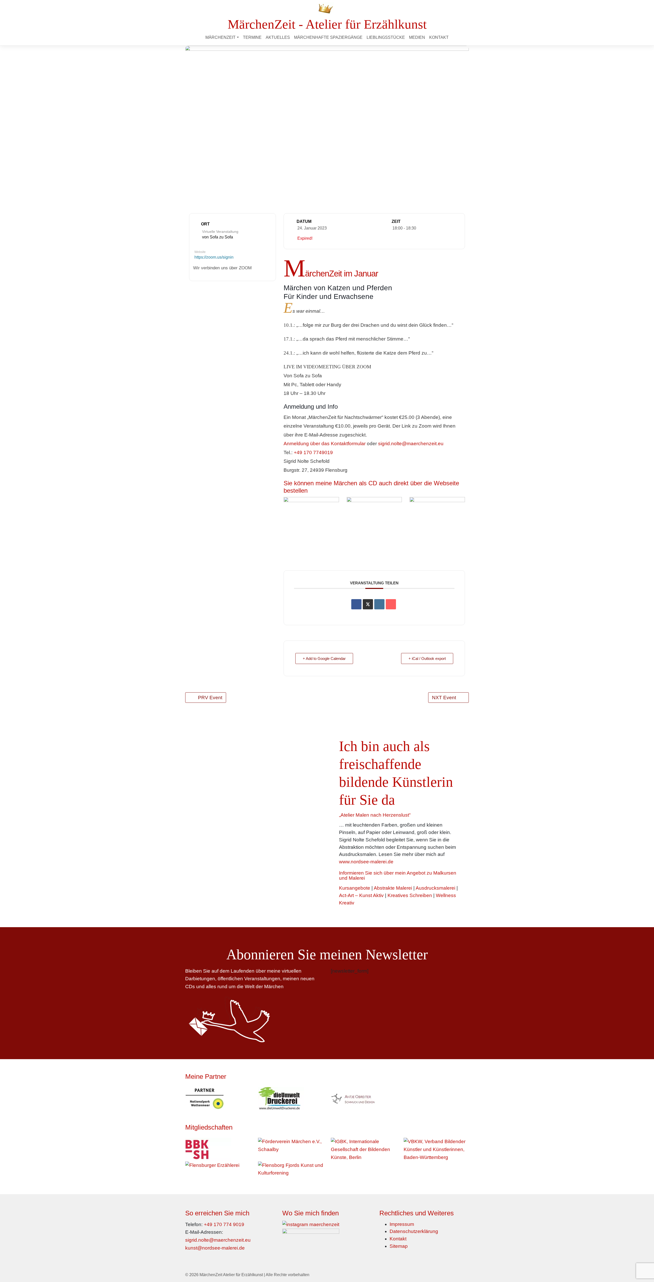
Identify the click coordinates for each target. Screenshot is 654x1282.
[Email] (391, 604)
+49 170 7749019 (313, 452)
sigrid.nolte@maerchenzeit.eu (410, 443)
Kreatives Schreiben (410, 895)
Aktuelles (278, 37)
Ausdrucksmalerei (435, 888)
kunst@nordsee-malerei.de (215, 1248)
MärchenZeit (220, 37)
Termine (252, 37)
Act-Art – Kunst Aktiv (361, 895)
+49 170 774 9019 (224, 1224)
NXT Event (444, 697)
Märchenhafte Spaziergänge (328, 37)
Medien (417, 37)
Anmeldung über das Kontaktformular (325, 443)
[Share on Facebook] (356, 604)
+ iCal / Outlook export (427, 658)
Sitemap (399, 1246)
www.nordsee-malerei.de (366, 861)
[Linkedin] (379, 604)
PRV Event (210, 697)
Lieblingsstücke (386, 37)
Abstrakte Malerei (393, 888)
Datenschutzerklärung (414, 1231)
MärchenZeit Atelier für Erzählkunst (231, 1274)
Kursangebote (354, 888)
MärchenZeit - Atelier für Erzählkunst (327, 24)
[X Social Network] (368, 604)
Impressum (402, 1224)
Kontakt (439, 37)
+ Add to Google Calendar (324, 658)
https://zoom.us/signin (213, 257)
